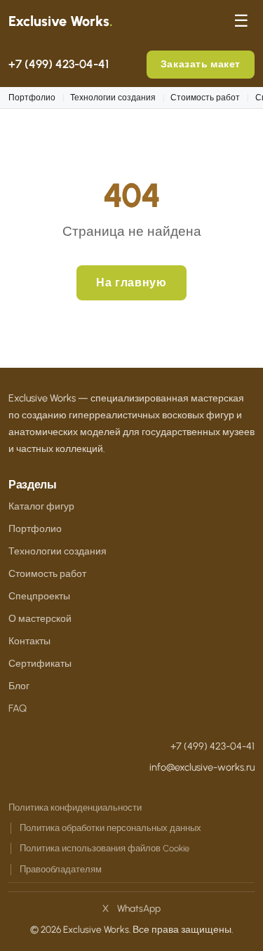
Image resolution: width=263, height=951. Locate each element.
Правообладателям (61, 869)
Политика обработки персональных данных (110, 828)
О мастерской (40, 618)
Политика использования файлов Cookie (104, 848)
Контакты (29, 640)
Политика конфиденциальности (75, 807)
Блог (18, 685)
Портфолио (31, 97)
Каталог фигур (41, 506)
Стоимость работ (205, 97)
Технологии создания (113, 97)
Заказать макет (201, 64)
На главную (131, 282)
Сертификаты (40, 663)
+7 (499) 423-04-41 (58, 64)
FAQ (17, 708)
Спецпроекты (39, 596)
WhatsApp (139, 908)
